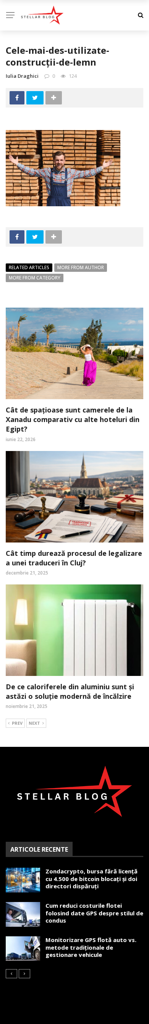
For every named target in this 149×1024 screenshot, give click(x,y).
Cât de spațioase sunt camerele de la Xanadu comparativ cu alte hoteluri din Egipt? (72, 419)
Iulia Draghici (22, 75)
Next (34, 723)
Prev (17, 723)
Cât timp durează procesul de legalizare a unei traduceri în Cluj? (74, 558)
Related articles (29, 267)
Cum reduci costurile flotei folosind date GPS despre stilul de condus (94, 913)
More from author (80, 267)
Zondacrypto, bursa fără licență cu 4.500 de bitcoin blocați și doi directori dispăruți (91, 878)
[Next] (24, 973)
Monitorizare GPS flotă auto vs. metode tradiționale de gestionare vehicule (90, 947)
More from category (34, 277)
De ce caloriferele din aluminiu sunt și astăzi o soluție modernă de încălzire (70, 691)
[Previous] (11, 973)
